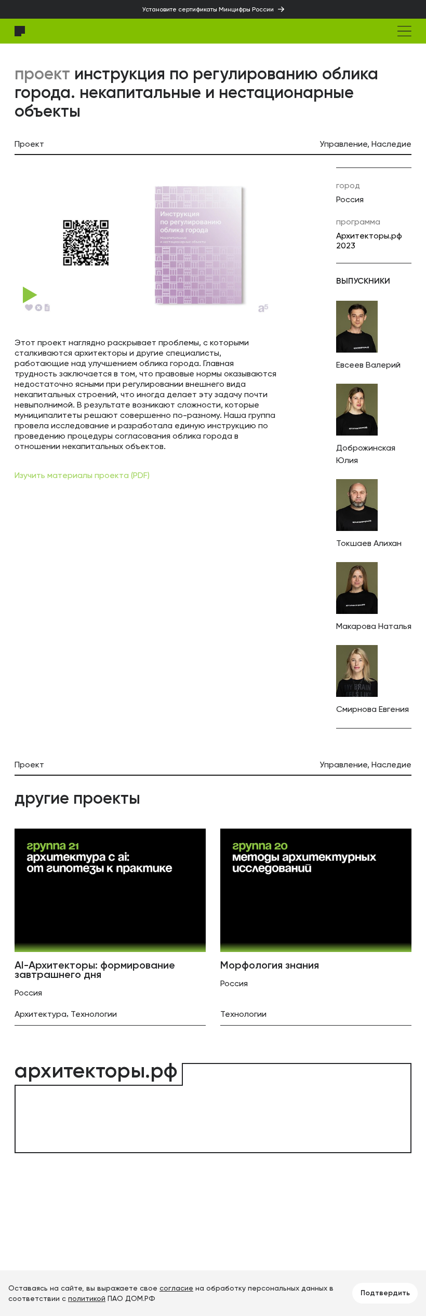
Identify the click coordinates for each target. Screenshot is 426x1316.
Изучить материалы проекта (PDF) (82, 475)
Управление (343, 144)
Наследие (391, 144)
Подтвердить (385, 1293)
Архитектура (40, 1014)
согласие (176, 1288)
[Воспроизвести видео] (30, 295)
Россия (350, 199)
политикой (86, 1298)
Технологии (94, 1014)
